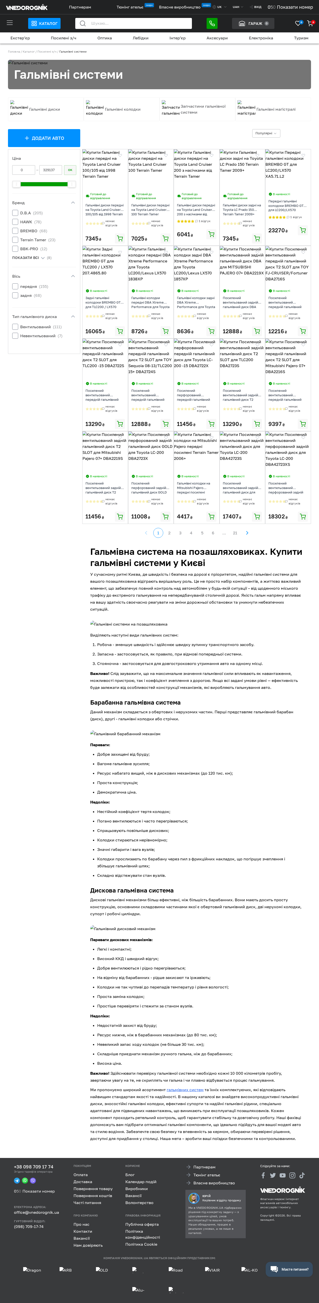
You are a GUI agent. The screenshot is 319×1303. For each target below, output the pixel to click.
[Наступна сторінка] (247, 533)
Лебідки (141, 37)
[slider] (16, 184)
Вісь (16, 276)
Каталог (48, 23)
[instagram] (292, 1175)
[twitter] (273, 1175)
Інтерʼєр (177, 37)
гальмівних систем (185, 1089)
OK (70, 170)
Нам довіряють (88, 1244)
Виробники (136, 1188)
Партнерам (80, 6)
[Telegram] (17, 1181)
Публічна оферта (142, 1224)
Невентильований (41, 335)
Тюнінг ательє (130, 6)
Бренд (18, 202)
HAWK (31, 221)
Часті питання (87, 1202)
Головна (14, 51)
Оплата (81, 1174)
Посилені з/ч (63, 37)
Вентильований (41, 326)
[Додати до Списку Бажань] (120, 156)
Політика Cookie (141, 1243)
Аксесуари (217, 37)
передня (34, 286)
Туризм (301, 37)
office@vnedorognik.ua (36, 1212)
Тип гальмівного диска (34, 316)
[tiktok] (302, 1175)
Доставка (83, 1181)
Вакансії (133, 1195)
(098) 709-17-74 (29, 1226)
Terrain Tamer (38, 239)
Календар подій (141, 1181)
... (224, 532)
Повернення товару (93, 1188)
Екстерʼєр (20, 37)
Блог (130, 1174)
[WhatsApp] (25, 1181)
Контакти (83, 1230)
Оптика (104, 37)
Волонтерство (139, 1202)
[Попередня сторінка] (146, 533)
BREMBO (33, 230)
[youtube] (283, 1175)
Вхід (257, 7)
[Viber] (33, 1181)
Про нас (81, 1224)
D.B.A (31, 212)
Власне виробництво (180, 6)
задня (31, 295)
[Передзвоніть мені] (212, 23)
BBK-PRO (33, 248)
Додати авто (48, 138)
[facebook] (263, 1175)
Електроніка (261, 37)
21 (235, 532)
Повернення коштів (93, 1195)
